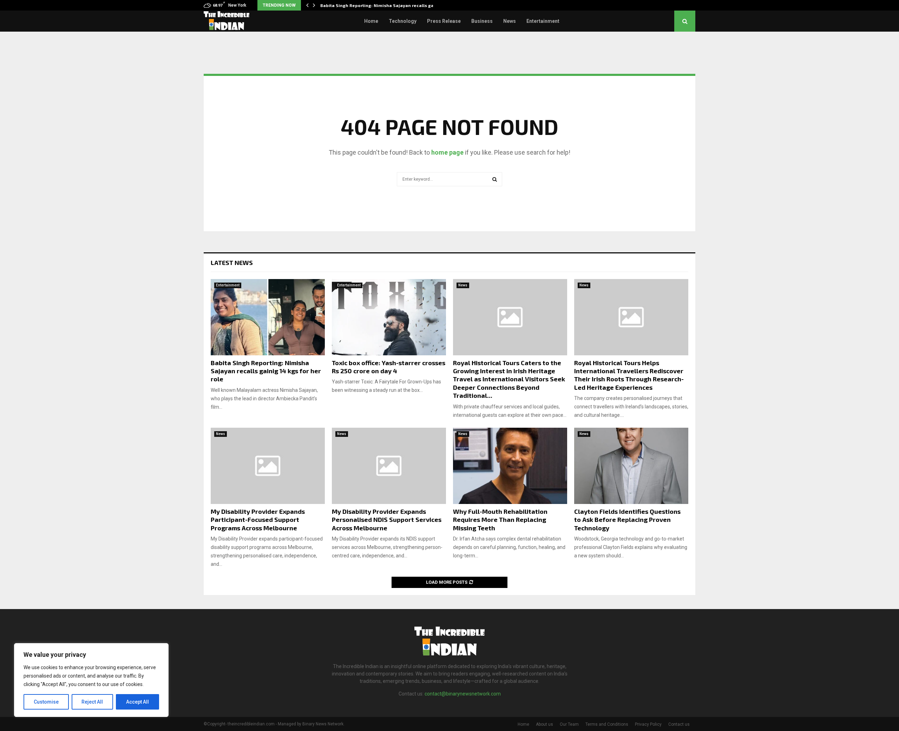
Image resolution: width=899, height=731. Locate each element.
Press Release (444, 21)
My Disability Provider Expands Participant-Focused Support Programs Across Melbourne (258, 519)
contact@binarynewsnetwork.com (463, 694)
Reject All (92, 702)
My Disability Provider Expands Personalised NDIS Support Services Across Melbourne (386, 519)
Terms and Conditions (606, 724)
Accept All (137, 702)
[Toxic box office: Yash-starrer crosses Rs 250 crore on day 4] (389, 317)
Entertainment (542, 21)
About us (544, 724)
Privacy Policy (648, 724)
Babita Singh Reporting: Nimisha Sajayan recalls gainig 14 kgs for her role (266, 371)
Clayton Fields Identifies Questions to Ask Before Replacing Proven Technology (627, 519)
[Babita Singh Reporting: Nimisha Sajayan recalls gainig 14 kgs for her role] (268, 317)
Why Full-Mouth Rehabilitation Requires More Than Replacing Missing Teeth (500, 519)
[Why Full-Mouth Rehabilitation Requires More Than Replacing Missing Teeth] (510, 466)
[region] (91, 680)
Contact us (679, 724)
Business (482, 21)
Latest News (232, 262)
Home (371, 21)
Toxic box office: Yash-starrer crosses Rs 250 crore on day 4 (388, 367)
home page (447, 152)
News (509, 21)
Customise (46, 702)
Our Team (569, 724)
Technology (402, 21)
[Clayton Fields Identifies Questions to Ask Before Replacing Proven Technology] (631, 466)
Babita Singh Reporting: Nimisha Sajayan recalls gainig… (383, 5)
